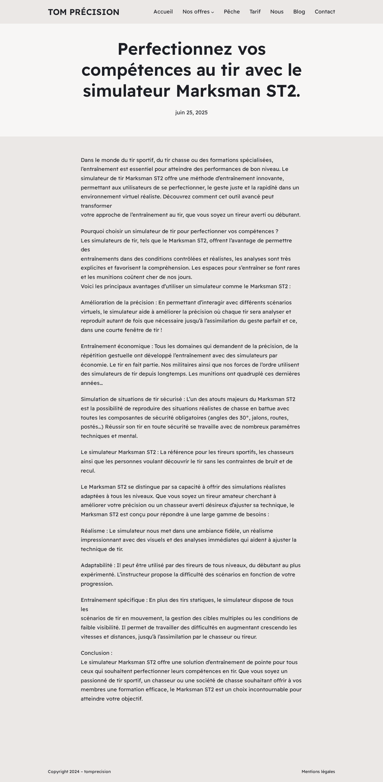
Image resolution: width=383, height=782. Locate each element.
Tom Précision (83, 12)
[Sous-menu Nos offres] (212, 11)
